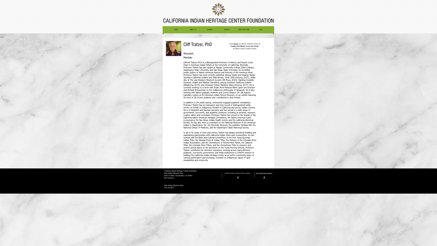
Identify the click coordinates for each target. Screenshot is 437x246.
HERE (235, 44)
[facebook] (237, 177)
